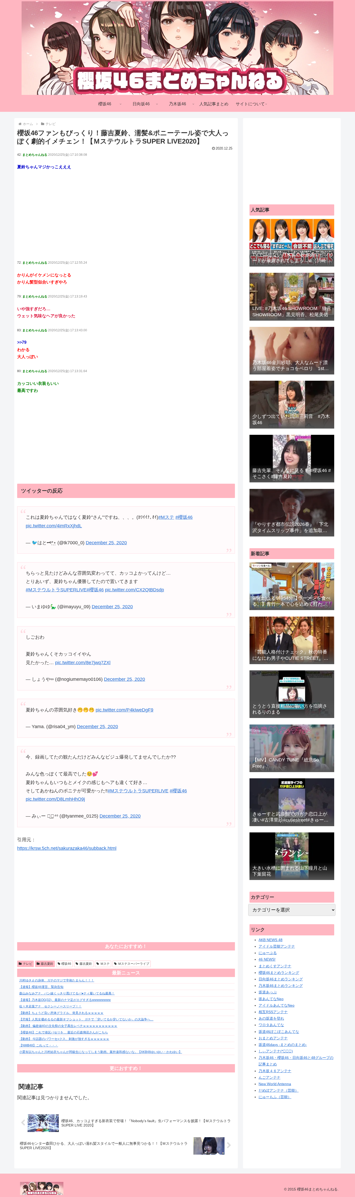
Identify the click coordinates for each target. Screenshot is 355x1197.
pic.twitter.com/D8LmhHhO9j (55, 799)
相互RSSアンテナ (273, 1012)
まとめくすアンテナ (275, 966)
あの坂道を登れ (271, 1018)
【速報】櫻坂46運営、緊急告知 (41, 987)
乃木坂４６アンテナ (275, 1071)
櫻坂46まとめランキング (279, 972)
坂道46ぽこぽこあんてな (279, 1032)
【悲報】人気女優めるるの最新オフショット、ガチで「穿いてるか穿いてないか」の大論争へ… (86, 1019)
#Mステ (166, 517)
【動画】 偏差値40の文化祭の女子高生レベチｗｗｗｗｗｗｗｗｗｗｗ (68, 1026)
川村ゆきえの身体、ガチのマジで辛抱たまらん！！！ (56, 980)
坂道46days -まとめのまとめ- (283, 1045)
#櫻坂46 (184, 517)
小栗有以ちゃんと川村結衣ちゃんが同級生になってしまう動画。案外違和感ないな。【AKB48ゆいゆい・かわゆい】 (100, 1052)
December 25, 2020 (106, 542)
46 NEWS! (267, 959)
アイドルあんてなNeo (276, 1005)
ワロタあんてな (271, 1025)
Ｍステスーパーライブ (133, 964)
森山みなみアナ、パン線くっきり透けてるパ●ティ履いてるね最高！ (67, 993)
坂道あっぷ (268, 992)
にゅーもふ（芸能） (275, 1097)
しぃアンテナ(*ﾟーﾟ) (276, 1051)
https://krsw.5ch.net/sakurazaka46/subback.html (66, 848)
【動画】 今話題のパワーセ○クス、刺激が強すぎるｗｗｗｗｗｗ (64, 1039)
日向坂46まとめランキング (281, 979)
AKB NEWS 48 (270, 940)
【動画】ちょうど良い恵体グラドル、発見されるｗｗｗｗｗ (61, 1013)
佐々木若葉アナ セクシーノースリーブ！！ (50, 1006)
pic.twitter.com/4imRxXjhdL (54, 525)
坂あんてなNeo (271, 999)
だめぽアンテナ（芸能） (279, 1090)
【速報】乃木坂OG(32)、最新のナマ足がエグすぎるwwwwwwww (65, 1000)
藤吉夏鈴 (47, 964)
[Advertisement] (126, 215)
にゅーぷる (268, 953)
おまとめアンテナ (273, 1038)
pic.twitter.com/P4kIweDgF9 (124, 710)
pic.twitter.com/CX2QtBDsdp (134, 589)
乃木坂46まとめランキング (281, 986)
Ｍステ (105, 964)
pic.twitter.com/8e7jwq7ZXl (82, 662)
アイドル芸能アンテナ (277, 946)
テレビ (27, 964)
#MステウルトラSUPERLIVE (56, 589)
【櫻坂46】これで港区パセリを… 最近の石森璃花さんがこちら (63, 1032)
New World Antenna (275, 1084)
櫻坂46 (66, 964)
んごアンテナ (269, 1077)
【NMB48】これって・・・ (38, 1045)
